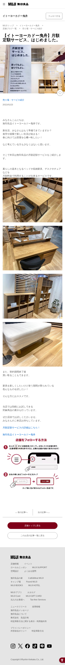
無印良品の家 (17, 578)
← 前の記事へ (21, 512)
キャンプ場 (16, 582)
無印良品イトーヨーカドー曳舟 (19, 434)
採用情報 (36, 607)
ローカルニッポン (19, 567)
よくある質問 (30, 571)
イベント (28, 564)
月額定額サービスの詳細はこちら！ (21, 427)
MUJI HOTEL (34, 585)
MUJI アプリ (16, 592)
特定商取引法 (38, 631)
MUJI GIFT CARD (34, 596)
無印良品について (19, 614)
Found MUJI (31, 582)
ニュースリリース (19, 607)
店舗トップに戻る (32, 525)
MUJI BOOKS (17, 585)
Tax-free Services (38, 600)
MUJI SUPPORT (39, 567)
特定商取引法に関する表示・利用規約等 (29, 621)
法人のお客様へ (18, 600)
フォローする (54, 16)
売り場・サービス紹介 (13, 100)
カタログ (31, 592)
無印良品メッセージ (20, 610)
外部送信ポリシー (19, 631)
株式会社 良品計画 (20, 617)
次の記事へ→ (44, 512)
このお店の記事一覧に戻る (32, 535)
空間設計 (15, 571)
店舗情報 (15, 564)
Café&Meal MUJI (36, 578)
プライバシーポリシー (21, 628)
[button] (4, 4)
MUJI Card (15, 596)
